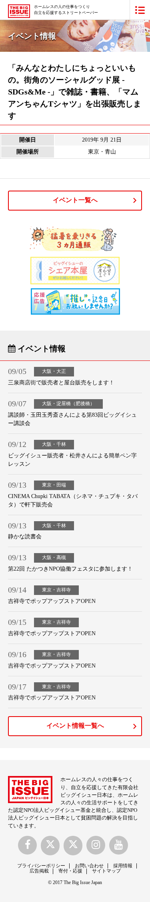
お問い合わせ (89, 866)
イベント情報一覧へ (75, 725)
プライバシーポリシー (41, 866)
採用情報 (122, 866)
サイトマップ (106, 871)
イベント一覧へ (75, 200)
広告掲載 (39, 871)
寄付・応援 (70, 871)
